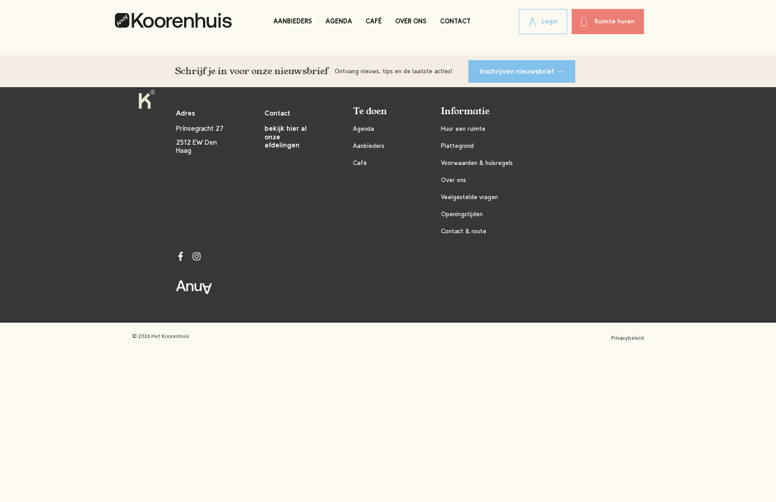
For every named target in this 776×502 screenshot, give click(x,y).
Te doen (370, 111)
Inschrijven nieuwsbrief (517, 71)
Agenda (339, 21)
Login (550, 21)
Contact (455, 21)
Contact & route (463, 231)
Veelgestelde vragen (469, 197)
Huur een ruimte (463, 129)
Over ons (411, 21)
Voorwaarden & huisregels (477, 163)
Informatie (465, 111)
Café (374, 21)
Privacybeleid (627, 338)
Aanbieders (292, 21)
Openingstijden (462, 214)
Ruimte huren (615, 21)
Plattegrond (457, 146)
